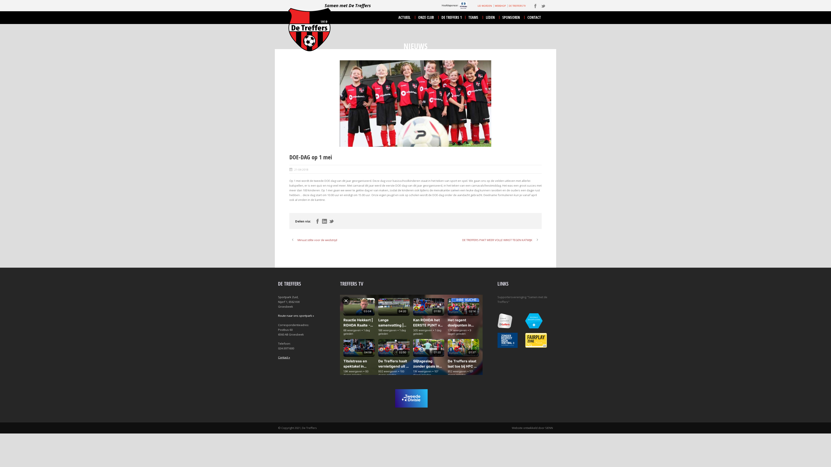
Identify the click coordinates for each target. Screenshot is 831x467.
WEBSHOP (500, 5)
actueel (404, 17)
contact (534, 17)
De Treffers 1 (451, 17)
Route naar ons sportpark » (296, 316)
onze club (426, 17)
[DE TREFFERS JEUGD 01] (415, 103)
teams (473, 17)
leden (490, 17)
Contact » (284, 357)
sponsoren (511, 17)
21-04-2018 (301, 169)
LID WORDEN (485, 5)
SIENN (549, 428)
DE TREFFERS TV (517, 5)
